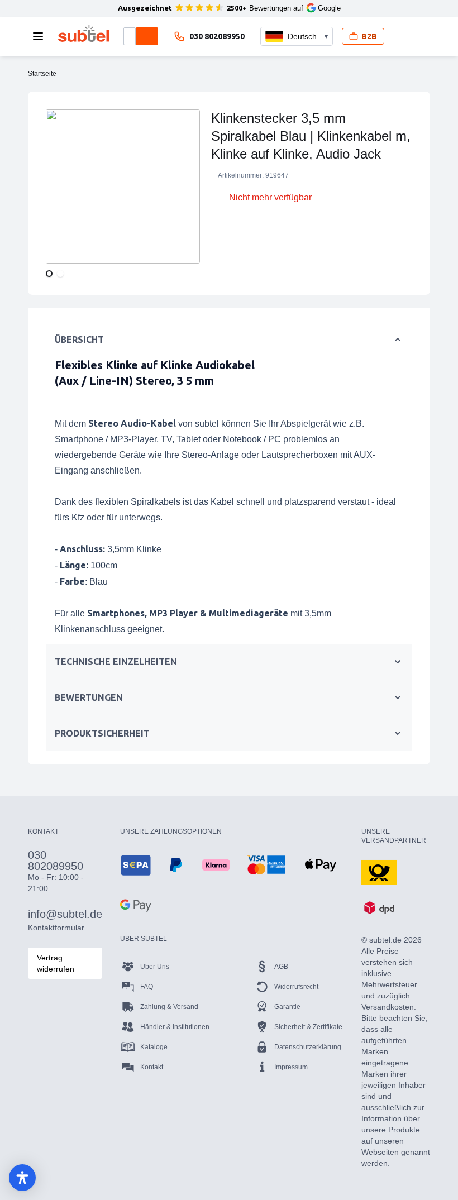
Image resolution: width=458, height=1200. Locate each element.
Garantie (287, 1007)
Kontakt (151, 1067)
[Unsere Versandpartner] (379, 871)
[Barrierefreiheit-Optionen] (22, 1177)
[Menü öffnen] (41, 36)
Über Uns (154, 966)
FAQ (146, 987)
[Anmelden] (402, 36)
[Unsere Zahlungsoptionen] (135, 865)
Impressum (291, 1067)
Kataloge (154, 1047)
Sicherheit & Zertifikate (308, 1027)
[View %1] (49, 273)
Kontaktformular (56, 927)
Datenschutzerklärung (307, 1047)
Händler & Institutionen (174, 1027)
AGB (281, 966)
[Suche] (147, 36)
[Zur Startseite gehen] (83, 33)
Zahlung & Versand (169, 1007)
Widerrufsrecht (296, 987)
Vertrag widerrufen (55, 963)
